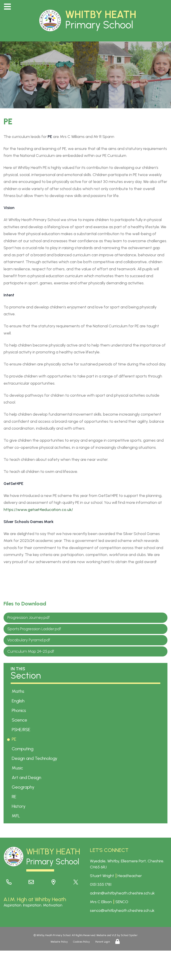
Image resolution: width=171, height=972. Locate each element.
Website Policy (59, 941)
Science (20, 720)
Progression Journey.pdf (28, 617)
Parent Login (102, 941)
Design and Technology (35, 758)
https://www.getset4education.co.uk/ (38, 509)
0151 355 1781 (100, 884)
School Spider (129, 935)
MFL (16, 815)
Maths (18, 691)
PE (14, 739)
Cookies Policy (81, 941)
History (19, 806)
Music (18, 768)
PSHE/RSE (21, 729)
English (18, 700)
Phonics (19, 710)
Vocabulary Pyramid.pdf (28, 640)
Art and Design (27, 777)
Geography (23, 787)
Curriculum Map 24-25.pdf (30, 651)
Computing (23, 748)
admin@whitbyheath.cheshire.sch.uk (122, 893)
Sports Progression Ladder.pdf (34, 628)
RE (14, 796)
